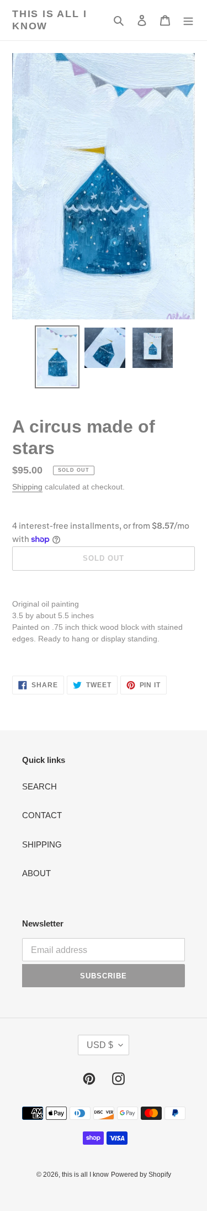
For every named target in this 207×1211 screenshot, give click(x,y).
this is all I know (49, 19)
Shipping (27, 486)
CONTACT (42, 815)
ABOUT (36, 873)
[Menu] (188, 20)
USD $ (100, 1045)
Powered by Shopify (141, 1174)
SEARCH (39, 786)
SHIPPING (42, 844)
